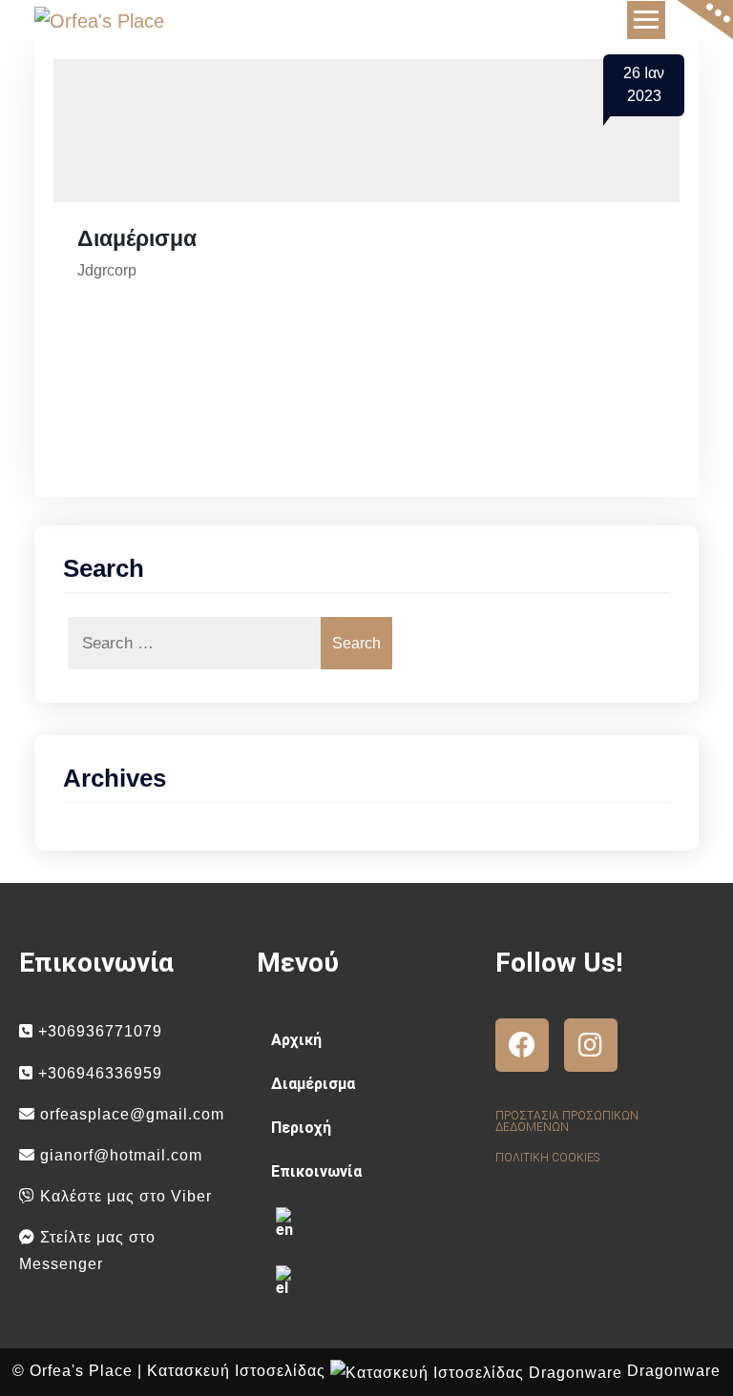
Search (356, 643)
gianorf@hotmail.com (118, 1155)
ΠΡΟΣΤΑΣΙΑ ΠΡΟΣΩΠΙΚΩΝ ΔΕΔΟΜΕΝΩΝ (567, 1121)
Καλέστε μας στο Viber (123, 1196)
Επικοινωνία (316, 1171)
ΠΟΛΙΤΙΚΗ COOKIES (547, 1157)
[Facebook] (522, 1045)
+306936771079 (97, 1031)
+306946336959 (97, 1073)
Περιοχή (301, 1128)
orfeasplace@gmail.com (129, 1114)
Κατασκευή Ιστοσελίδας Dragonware (434, 1371)
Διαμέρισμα (313, 1084)
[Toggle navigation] (646, 20)
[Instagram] (591, 1045)
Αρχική (296, 1040)
